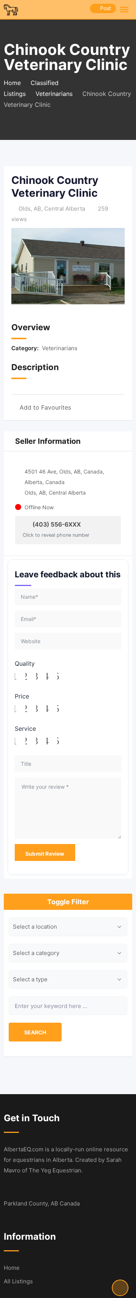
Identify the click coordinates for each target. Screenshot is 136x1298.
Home (12, 1267)
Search (35, 1032)
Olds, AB (30, 208)
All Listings (18, 1281)
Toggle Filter (68, 902)
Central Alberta (64, 208)
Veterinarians (59, 348)
